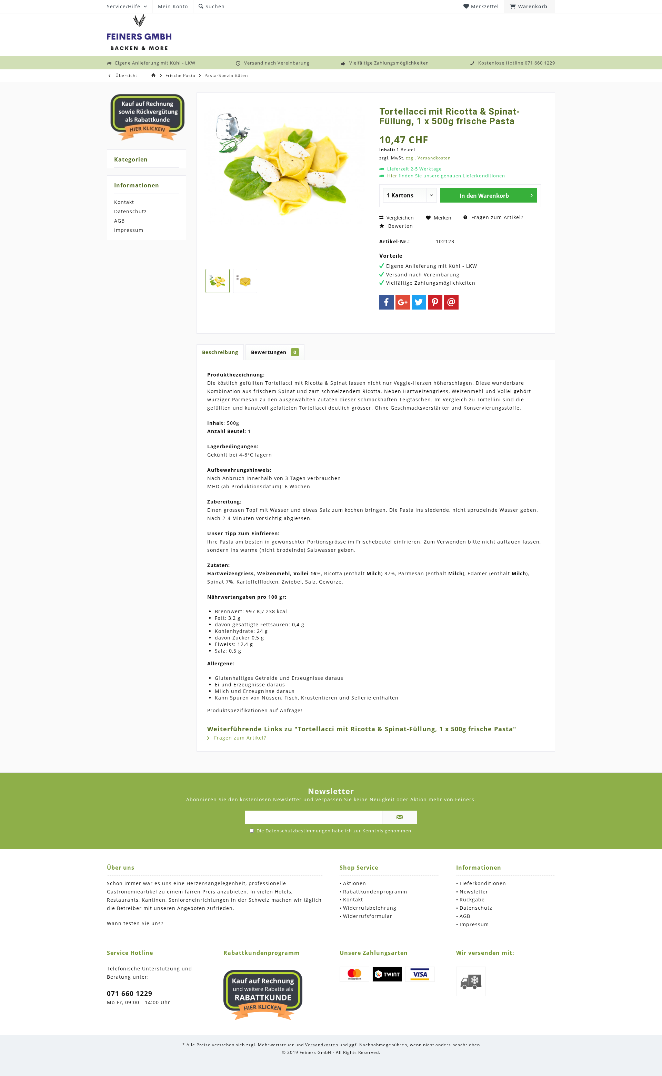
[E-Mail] (451, 302)
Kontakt (124, 202)
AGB (119, 220)
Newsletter (474, 891)
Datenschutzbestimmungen (298, 831)
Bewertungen (274, 352)
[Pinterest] (435, 302)
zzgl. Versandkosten (428, 158)
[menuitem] (529, 6)
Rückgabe (472, 899)
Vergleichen (399, 217)
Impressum (128, 230)
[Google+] (402, 302)
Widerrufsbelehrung (370, 907)
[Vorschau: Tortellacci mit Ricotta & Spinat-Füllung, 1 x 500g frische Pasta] (217, 281)
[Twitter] (419, 302)
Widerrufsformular (367, 916)
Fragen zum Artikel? (496, 217)
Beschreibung (220, 352)
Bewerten (400, 226)
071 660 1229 (129, 993)
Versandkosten (321, 1045)
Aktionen (354, 883)
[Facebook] (386, 302)
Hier (392, 176)
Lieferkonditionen (483, 883)
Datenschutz (130, 211)
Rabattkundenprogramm (375, 891)
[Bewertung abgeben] (460, 130)
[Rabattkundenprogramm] (263, 995)
